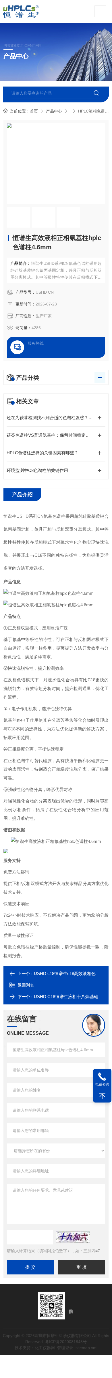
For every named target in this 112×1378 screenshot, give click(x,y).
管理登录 (65, 1347)
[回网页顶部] (102, 1096)
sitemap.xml (86, 1347)
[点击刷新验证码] (73, 1237)
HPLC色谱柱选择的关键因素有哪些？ (42, 452)
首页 (34, 111)
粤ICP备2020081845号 (66, 1341)
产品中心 (54, 111)
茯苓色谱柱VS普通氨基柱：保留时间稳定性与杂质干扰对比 (56, 435)
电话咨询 (102, 1084)
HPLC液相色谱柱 (93, 111)
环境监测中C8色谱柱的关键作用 (37, 470)
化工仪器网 (45, 1347)
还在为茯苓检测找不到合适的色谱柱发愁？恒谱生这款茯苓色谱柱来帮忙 (56, 417)
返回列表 (26, 985)
